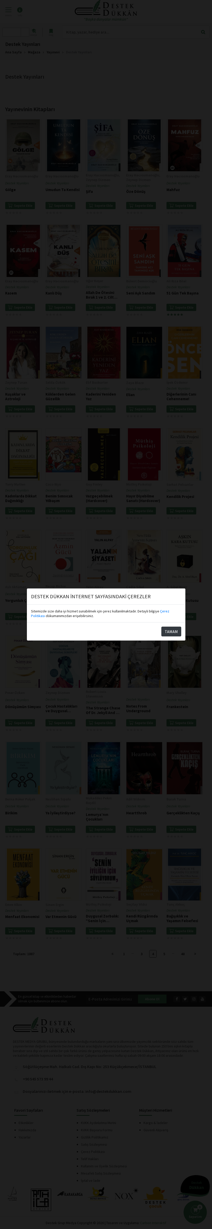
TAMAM (171, 631)
